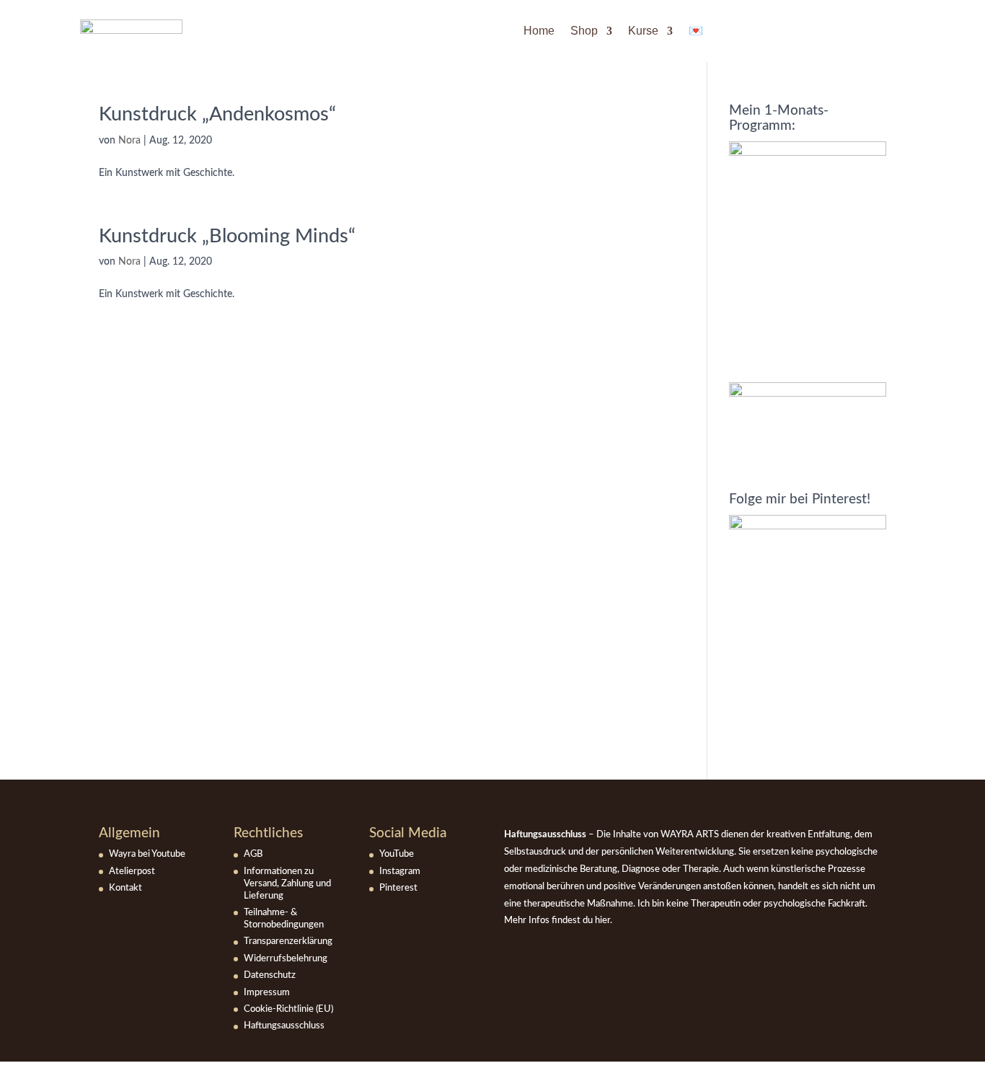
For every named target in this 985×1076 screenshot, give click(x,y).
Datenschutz (270, 975)
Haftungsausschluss (284, 1026)
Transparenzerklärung (288, 941)
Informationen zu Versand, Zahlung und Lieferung (287, 884)
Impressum (267, 992)
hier (602, 920)
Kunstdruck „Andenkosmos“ (217, 114)
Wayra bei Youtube (147, 854)
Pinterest (398, 888)
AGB (253, 854)
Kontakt (125, 888)
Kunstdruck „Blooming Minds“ (227, 236)
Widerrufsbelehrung (285, 958)
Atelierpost (132, 871)
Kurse (643, 31)
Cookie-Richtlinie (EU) (288, 1009)
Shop (584, 31)
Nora (129, 141)
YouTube (396, 854)
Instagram (399, 871)
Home (539, 31)
